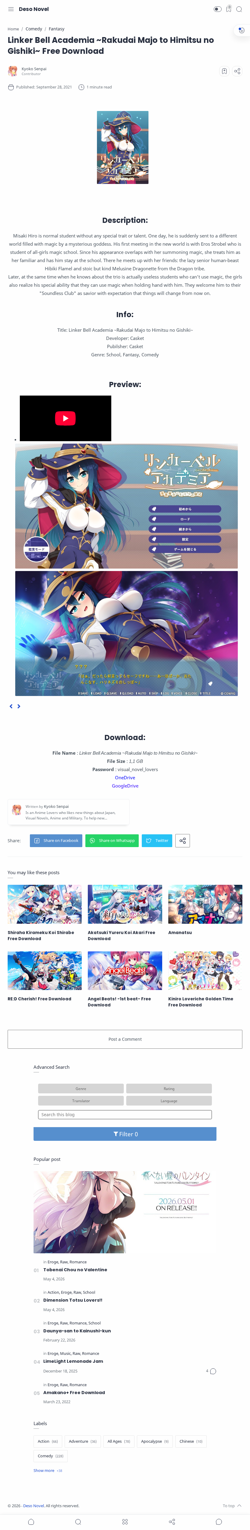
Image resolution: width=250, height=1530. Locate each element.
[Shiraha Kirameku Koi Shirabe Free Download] (45, 904)
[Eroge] (53, 1262)
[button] (218, 9)
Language (169, 1100)
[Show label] (48, 1471)
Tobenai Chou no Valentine (75, 1270)
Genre (81, 1088)
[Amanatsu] (205, 904)
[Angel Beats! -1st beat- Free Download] (125, 970)
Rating (169, 1088)
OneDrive (125, 777)
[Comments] (211, 1371)
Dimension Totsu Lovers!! (72, 1300)
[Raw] (64, 1262)
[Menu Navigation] (11, 9)
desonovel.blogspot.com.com (136, 1505)
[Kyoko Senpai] (34, 68)
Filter (127, 1134)
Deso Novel (34, 9)
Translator (81, 1100)
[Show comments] (219, 1521)
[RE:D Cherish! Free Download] (45, 970)
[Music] (66, 1354)
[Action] (54, 1293)
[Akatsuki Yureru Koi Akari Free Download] (125, 904)
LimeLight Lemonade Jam (73, 1361)
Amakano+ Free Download (74, 1393)
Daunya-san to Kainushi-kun (77, 1331)
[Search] (239, 9)
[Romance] (78, 1262)
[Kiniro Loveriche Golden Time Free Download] (205, 970)
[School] (89, 1293)
